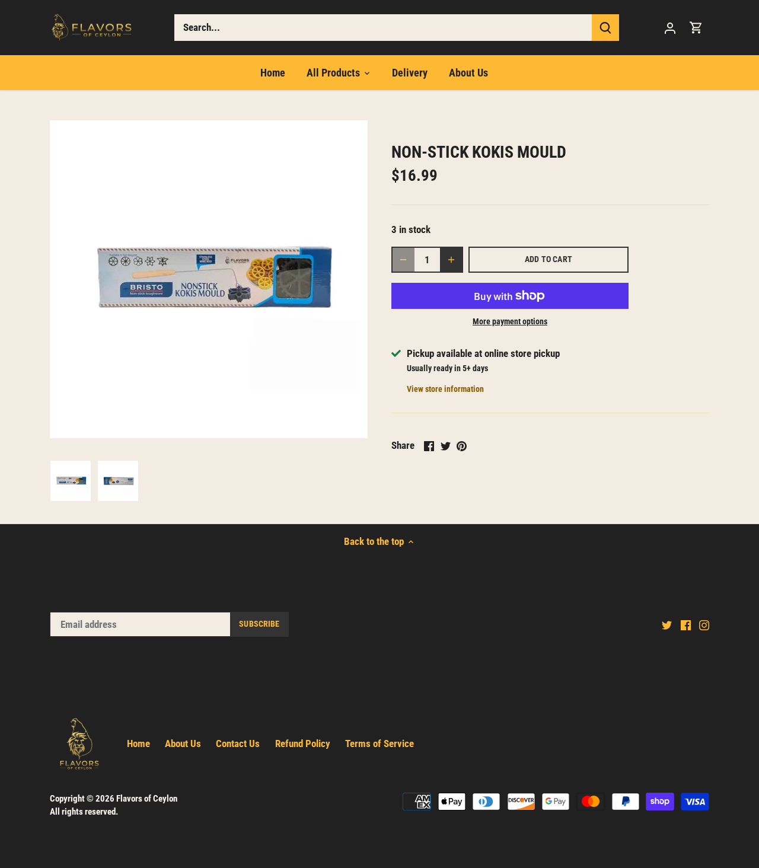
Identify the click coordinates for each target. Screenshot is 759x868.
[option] (70, 481)
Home (138, 743)
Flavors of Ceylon (146, 798)
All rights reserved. (84, 811)
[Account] (670, 27)
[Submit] (605, 27)
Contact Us (238, 743)
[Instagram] (704, 625)
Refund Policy (302, 743)
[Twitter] (667, 625)
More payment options (510, 321)
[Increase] (451, 259)
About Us (183, 743)
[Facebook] (686, 625)
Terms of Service (379, 743)
